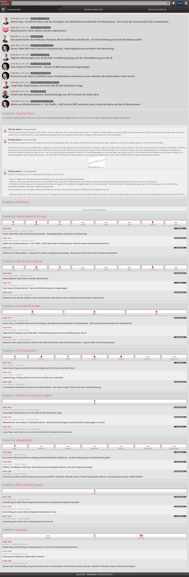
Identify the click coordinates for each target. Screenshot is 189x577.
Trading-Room (25, 113)
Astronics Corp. (180, 497)
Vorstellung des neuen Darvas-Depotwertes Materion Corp (30, 512)
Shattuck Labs (180, 337)
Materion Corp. (180, 506)
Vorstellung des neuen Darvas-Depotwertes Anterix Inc (28, 521)
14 (141, 535)
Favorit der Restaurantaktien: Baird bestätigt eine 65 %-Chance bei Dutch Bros (55, 94)
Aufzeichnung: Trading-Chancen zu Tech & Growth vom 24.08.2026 (33, 377)
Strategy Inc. (180, 452)
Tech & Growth (38, 91)
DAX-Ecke (22, 202)
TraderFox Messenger (109, 117)
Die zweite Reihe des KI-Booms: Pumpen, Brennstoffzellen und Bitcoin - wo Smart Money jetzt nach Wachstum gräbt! (76, 39)
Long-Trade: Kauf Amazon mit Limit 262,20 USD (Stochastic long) (46, 85)
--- (82, 222)
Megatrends (37, 36)
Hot (175, 123)
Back (3, 11)
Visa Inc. (180, 283)
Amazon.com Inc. (180, 407)
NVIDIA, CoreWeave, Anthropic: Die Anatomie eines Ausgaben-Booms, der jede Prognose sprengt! (47, 467)
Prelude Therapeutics (180, 471)
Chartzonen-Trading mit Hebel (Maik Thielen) (23, 556)
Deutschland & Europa (42, 45)
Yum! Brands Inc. (180, 273)
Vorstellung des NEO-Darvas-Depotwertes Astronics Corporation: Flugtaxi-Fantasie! (41, 502)
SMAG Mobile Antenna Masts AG (180, 417)
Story (182, 123)
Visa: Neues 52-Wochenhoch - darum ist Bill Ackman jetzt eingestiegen (50, 66)
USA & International (40, 27)
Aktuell (167, 123)
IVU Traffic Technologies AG (180, 238)
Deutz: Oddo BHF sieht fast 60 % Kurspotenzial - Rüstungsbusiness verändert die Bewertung (62, 48)
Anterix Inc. (180, 516)
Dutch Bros (180, 362)
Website (82, 575)
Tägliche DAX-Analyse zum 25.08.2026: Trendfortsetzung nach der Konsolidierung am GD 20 (61, 57)
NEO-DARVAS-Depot (29, 485)
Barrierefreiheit (105, 575)
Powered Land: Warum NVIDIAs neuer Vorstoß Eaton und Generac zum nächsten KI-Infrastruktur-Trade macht (73, 76)
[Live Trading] (5, 3)
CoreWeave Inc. (180, 462)
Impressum (92, 575)
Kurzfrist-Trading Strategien (45, 82)
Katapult (21, 530)
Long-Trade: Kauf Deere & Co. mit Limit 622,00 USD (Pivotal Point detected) (37, 432)
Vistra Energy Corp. (180, 318)
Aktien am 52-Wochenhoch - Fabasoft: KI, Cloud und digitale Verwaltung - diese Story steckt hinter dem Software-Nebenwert (60, 253)
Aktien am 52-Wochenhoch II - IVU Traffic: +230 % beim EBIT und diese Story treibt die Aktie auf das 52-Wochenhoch (75, 104)
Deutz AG (180, 228)
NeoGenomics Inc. (180, 382)
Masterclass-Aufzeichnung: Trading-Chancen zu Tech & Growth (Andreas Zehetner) (40, 547)
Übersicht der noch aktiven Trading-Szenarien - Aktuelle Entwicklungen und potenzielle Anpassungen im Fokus (54, 422)
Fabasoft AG (180, 247)
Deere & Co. (180, 426)
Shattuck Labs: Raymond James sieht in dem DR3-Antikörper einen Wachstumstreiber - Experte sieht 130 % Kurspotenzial (59, 342)
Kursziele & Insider (40, 19)
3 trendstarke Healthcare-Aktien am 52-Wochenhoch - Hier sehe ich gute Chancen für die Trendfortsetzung (52, 387)
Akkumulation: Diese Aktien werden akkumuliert (38, 30)
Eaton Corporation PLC (180, 292)
